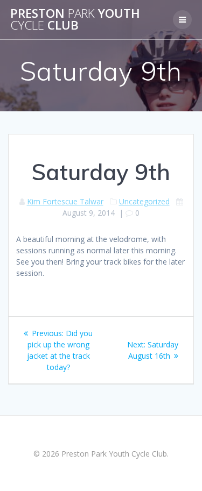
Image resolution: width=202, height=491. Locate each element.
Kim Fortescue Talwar (65, 201)
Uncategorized (144, 201)
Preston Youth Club (75, 20)
